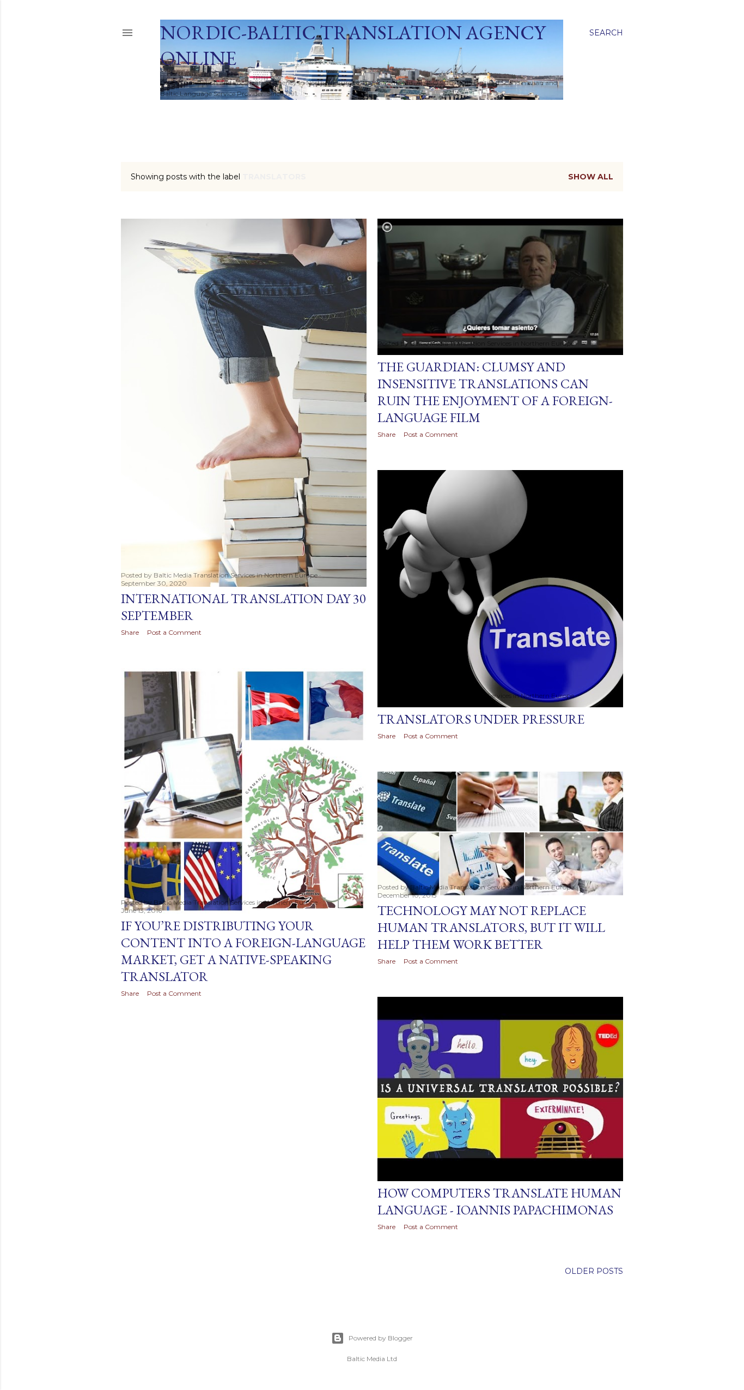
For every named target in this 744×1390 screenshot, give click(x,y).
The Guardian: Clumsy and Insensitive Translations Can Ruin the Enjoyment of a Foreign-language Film (495, 392)
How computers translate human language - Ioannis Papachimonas (499, 1201)
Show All (590, 177)
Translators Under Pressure (480, 719)
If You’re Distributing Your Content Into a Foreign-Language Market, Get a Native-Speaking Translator (243, 951)
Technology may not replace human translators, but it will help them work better (491, 927)
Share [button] (130, 632)
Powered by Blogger (381, 1338)
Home (177, 114)
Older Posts (594, 1271)
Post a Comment (174, 632)
